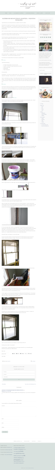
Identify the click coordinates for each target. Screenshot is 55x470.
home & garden (42, 117)
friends (15, 453)
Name (3, 418)
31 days (19, 447)
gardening (43, 119)
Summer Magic (19, 461)
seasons (15, 461)
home (8, 361)
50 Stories (23, 447)
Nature (23, 457)
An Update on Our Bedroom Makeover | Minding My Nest (12, 390)
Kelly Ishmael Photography (8, 454)
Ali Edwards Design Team (8, 449)
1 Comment (33, 361)
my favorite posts (42, 123)
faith (19, 451)
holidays (22, 453)
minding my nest (27, 5)
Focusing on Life (9, 447)
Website (3, 427)
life (9, 361)
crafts (42, 120)
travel (42, 110)
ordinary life (42, 105)
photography (17, 459)
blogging (43, 115)
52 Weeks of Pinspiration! (18, 449)
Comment (3, 405)
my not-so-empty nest (45, 124)
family (42, 106)
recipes (43, 118)
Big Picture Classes (9, 452)
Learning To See (20, 455)
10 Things (41, 103)
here (50, 60)
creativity (16, 451)
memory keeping (44, 114)
